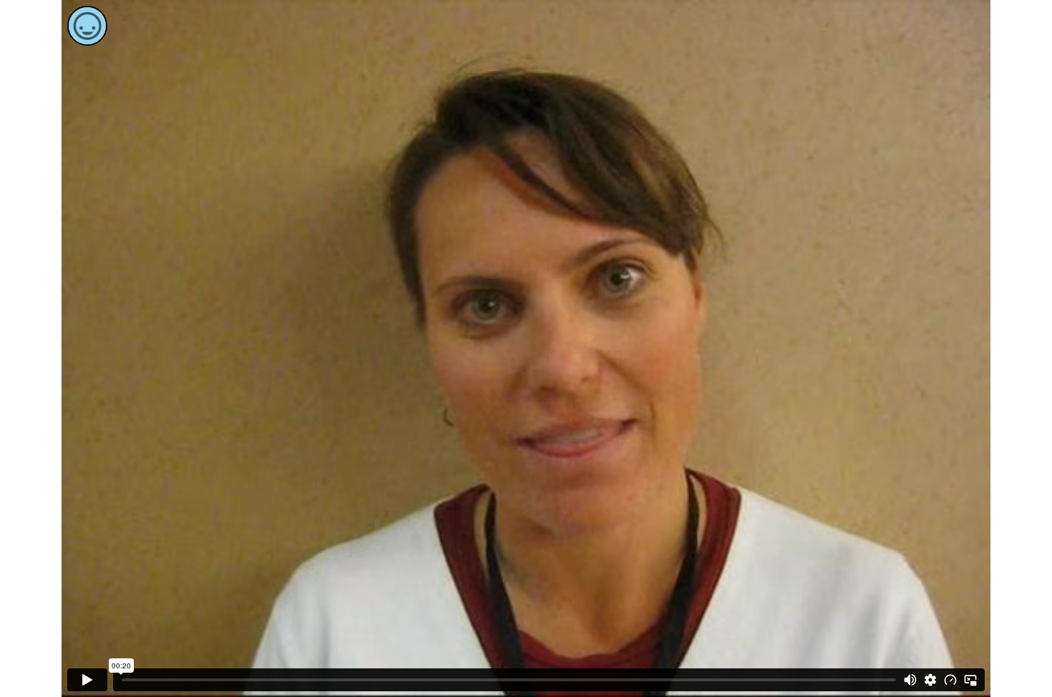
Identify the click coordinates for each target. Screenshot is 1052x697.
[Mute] (910, 679)
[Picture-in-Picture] (970, 679)
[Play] (87, 679)
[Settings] (930, 679)
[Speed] (950, 679)
